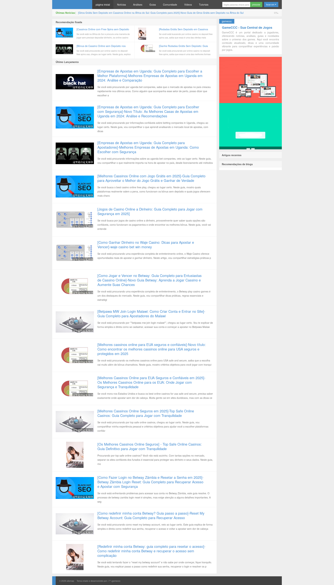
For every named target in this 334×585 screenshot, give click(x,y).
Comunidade (170, 4)
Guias (152, 4)
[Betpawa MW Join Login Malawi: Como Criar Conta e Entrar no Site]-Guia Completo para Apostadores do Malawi (151, 313)
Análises (137, 4)
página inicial (103, 4)
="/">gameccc (114, 580)
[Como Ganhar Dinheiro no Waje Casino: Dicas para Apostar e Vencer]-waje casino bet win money (145, 244)
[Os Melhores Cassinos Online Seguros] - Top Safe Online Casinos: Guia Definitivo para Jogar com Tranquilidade (149, 446)
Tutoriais (203, 4)
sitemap (70, 580)
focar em (270, 4)
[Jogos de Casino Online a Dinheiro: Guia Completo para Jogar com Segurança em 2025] (149, 211)
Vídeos (188, 4)
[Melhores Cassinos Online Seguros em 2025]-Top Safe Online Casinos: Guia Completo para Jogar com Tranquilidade (145, 413)
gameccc (72, 4)
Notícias (121, 4)
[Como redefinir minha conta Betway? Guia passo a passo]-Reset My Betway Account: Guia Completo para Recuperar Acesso (150, 515)
